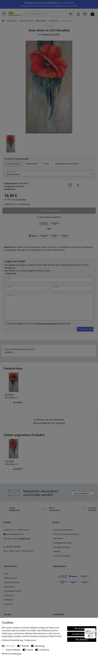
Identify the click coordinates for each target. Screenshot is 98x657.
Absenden (83, 329)
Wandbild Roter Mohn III (11, 462)
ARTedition (9, 600)
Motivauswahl (12, 21)
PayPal (30, 649)
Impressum (9, 595)
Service (56, 522)
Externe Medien (13, 649)
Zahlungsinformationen (63, 530)
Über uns (8, 604)
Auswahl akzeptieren (81, 634)
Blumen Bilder (41, 21)
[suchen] (70, 14)
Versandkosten (20, 199)
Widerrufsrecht (10, 578)
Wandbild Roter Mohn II (11, 396)
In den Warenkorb (49, 210)
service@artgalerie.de (14, 534)
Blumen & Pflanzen (26, 21)
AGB (6, 574)
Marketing (39, 646)
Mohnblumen (54, 21)
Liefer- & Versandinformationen (66, 534)
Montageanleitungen (62, 547)
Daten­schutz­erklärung (13, 640)
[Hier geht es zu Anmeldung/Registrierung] (78, 14)
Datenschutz (9, 587)
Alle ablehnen (82, 639)
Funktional (44, 649)
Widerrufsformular (12, 582)
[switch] (90, 635)
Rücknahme (58, 538)
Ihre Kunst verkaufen (62, 556)
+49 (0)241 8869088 (13, 546)
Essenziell (10, 646)
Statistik (25, 646)
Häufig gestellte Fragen (62, 543)
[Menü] (94, 629)
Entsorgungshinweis (12, 591)
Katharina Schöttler (51, 34)
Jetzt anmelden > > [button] (82, 493)
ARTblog (56, 551)
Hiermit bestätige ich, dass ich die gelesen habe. (39, 323)
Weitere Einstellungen (12, 653)
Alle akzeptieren (81, 628)
